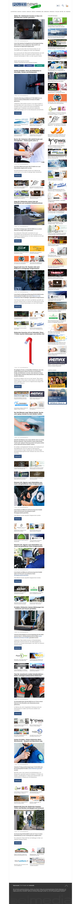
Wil (64, 11)
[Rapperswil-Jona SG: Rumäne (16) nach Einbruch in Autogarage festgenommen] (29, 280)
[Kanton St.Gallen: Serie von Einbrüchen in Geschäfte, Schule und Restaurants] (29, 84)
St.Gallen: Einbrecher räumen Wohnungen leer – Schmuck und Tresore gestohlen (29, 607)
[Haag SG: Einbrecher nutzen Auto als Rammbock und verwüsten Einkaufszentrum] (29, 215)
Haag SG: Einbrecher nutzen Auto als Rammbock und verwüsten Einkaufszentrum (28, 202)
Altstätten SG (14, 11)
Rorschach (46, 11)
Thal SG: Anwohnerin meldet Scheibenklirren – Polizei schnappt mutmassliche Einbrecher (29, 674)
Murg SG (33, 11)
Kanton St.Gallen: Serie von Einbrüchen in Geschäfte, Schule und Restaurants (27, 71)
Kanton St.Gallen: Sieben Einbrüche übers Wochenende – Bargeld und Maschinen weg (28, 740)
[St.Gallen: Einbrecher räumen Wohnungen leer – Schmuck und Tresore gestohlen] (29, 620)
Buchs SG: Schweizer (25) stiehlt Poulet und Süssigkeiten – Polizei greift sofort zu (28, 139)
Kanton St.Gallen (25, 637)
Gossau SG (29, 11)
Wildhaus (68, 11)
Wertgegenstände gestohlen (21, 575)
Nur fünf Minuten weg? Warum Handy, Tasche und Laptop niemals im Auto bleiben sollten (28, 413)
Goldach (24, 11)
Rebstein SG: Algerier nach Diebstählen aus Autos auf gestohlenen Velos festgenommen (28, 483)
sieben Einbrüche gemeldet (35, 768)
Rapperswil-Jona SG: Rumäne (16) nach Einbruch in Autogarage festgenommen (27, 267)
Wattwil (61, 11)
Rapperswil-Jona (39, 11)
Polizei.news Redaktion (24, 95)
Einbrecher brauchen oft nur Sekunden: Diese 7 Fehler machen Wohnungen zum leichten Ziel (29, 333)
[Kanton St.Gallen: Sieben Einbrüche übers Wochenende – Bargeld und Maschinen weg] (29, 753)
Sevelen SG (52, 11)
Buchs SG (20, 11)
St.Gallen (57, 11)
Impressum (16, 885)
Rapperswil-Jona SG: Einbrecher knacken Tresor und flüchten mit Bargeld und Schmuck (29, 807)
